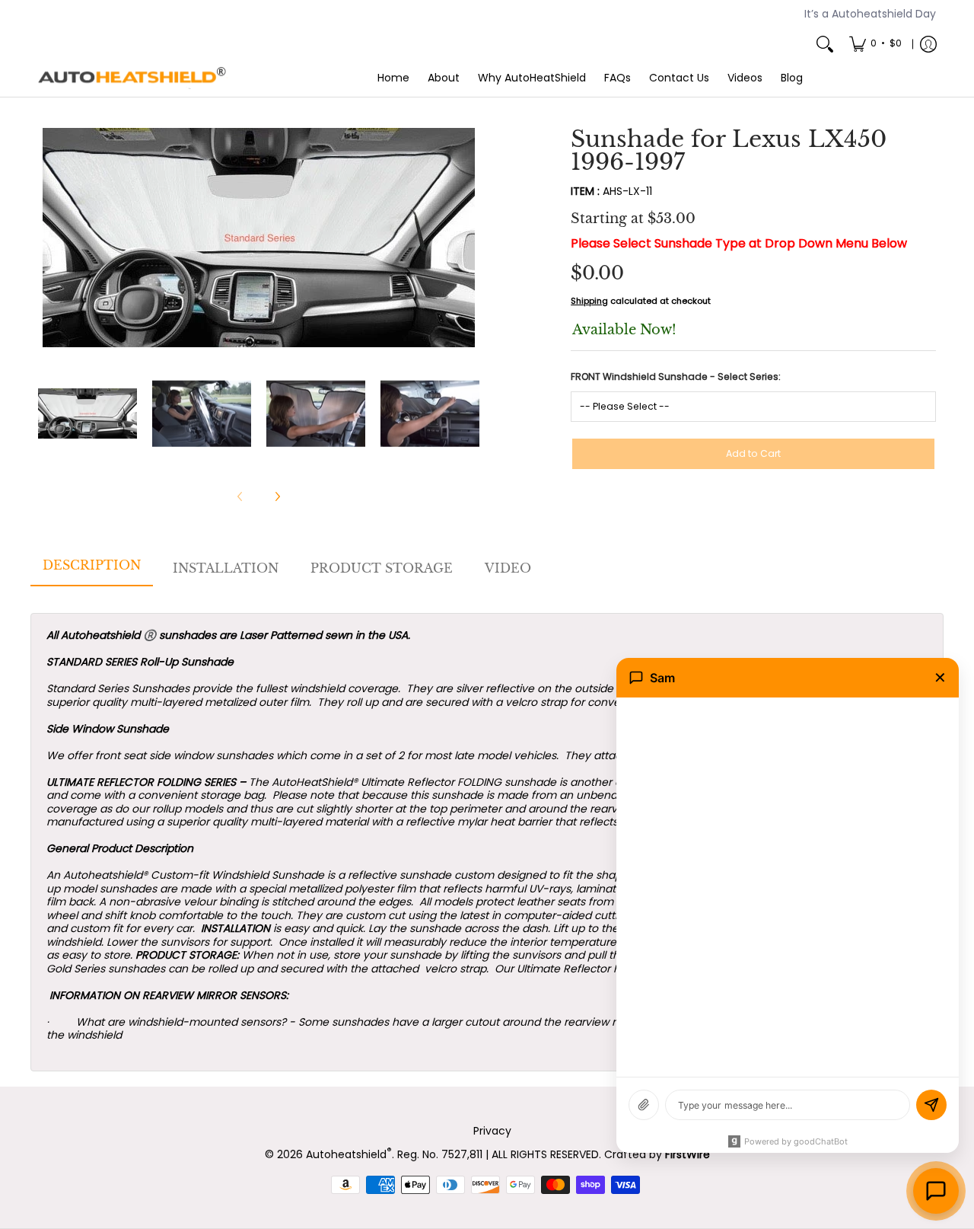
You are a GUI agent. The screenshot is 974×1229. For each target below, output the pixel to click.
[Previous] (48, 237)
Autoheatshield (349, 1154)
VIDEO (508, 568)
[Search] (825, 44)
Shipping (589, 301)
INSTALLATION (226, 568)
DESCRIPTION (92, 565)
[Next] (468, 237)
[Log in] (928, 44)
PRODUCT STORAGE (381, 568)
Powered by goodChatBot (796, 1141)
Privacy (492, 1130)
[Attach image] (644, 1105)
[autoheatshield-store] (133, 78)
